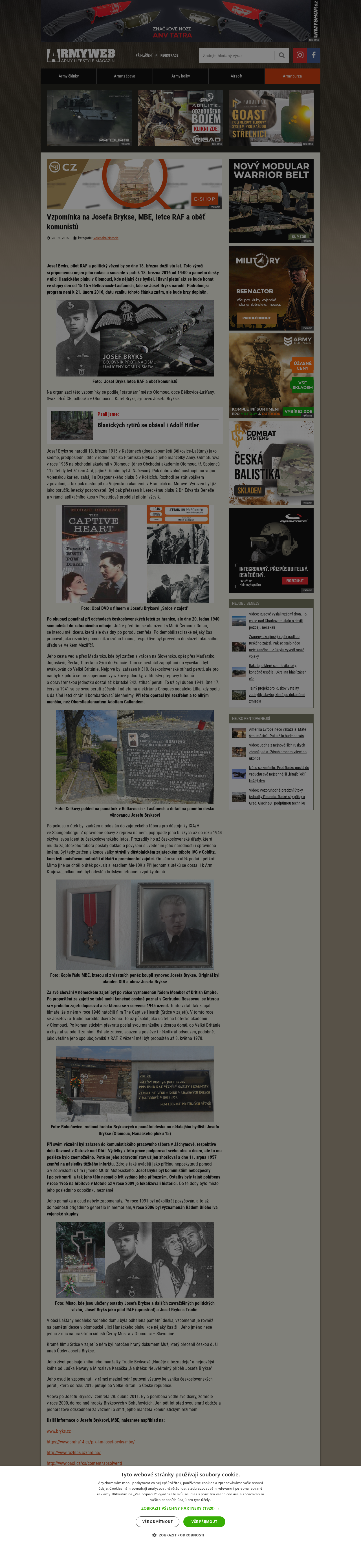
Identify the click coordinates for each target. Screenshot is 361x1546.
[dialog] (180, 1506)
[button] (180, 1508)
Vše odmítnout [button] (157, 1521)
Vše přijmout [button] (204, 1521)
